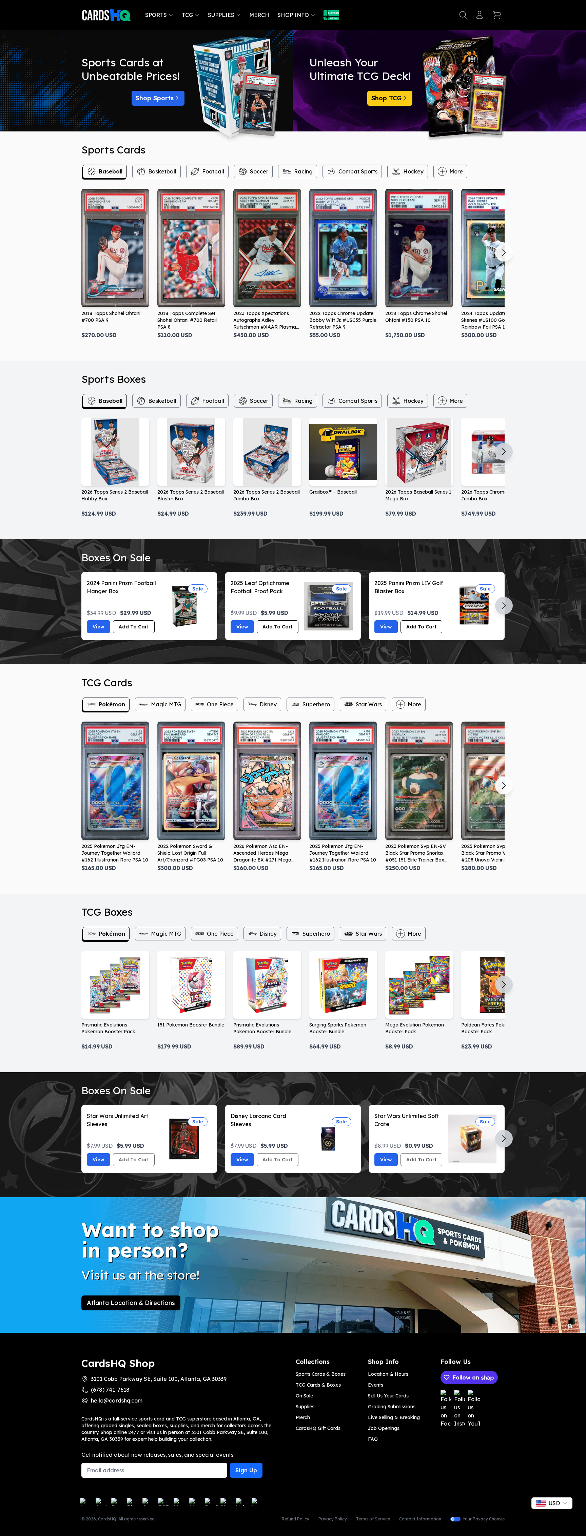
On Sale (304, 1396)
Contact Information (420, 1518)
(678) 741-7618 (110, 1389)
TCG (187, 15)
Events (375, 1385)
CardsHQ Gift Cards (318, 1428)
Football (213, 171)
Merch (259, 15)
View (98, 627)
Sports (156, 15)
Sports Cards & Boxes (321, 1374)
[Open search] (463, 15)
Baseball (110, 171)
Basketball (162, 171)
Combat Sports (357, 171)
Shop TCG (386, 98)
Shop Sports (155, 98)
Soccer (259, 171)
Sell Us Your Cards (388, 1396)
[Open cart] (497, 14)
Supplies (221, 15)
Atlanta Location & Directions (131, 1303)
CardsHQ (107, 1518)
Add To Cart (134, 627)
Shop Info (293, 15)
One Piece (220, 704)
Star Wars (369, 704)
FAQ (373, 1439)
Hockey (413, 171)
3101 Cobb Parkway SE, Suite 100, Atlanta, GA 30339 (159, 1378)
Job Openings (383, 1428)
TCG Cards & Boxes (318, 1385)
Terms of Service (373, 1518)
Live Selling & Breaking (394, 1417)
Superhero (316, 704)
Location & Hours (388, 1374)
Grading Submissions (391, 1407)
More (456, 171)
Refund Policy (295, 1518)
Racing (303, 171)
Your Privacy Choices (484, 1518)
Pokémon (112, 704)
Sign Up (246, 1470)
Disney (268, 704)
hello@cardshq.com (116, 1400)
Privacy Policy (332, 1518)
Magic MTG (166, 704)
